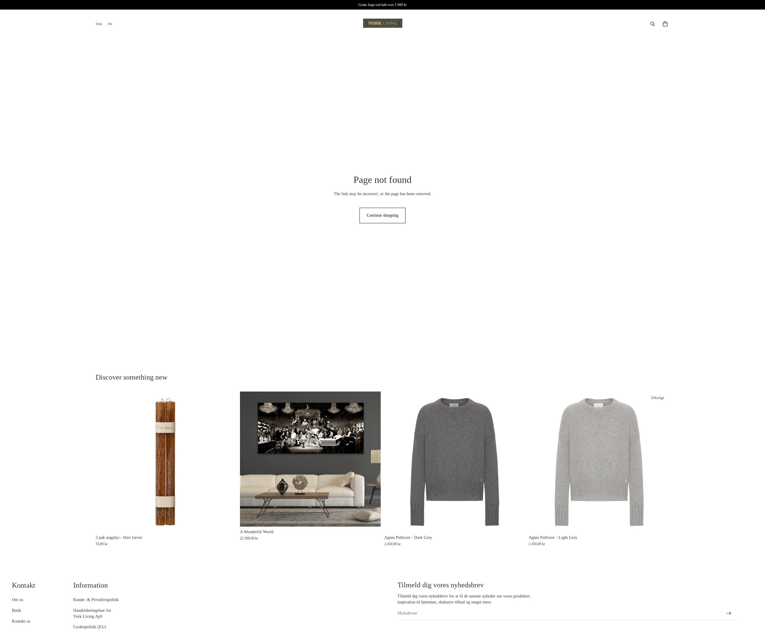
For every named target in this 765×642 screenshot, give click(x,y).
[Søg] (652, 23)
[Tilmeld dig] (729, 613)
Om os (17, 600)
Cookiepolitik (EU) (89, 627)
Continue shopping (382, 215)
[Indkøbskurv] (665, 23)
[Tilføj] (371, 517)
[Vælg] (227, 523)
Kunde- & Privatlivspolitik (96, 600)
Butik (16, 610)
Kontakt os (21, 621)
